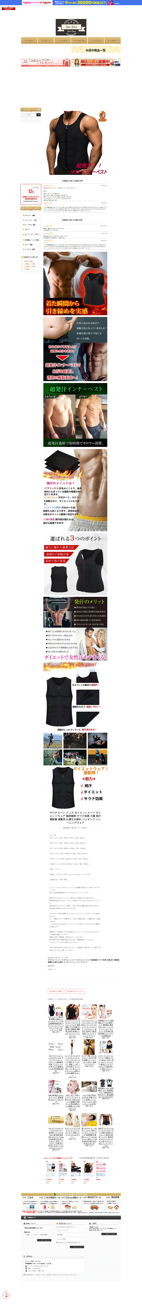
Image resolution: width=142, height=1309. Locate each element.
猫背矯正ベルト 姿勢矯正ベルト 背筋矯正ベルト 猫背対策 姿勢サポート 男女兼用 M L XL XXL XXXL (106, 1092)
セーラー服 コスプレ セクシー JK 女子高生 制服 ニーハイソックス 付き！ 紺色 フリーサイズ (89, 1060)
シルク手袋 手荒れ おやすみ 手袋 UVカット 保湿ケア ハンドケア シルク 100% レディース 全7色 (89, 1099)
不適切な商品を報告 (77, 999)
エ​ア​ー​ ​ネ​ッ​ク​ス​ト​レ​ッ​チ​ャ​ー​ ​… (50, 1175)
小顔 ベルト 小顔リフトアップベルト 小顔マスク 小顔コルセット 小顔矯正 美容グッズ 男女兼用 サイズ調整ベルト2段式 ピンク (72, 1101)
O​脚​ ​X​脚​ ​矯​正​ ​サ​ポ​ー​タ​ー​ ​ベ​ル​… (63, 1175)
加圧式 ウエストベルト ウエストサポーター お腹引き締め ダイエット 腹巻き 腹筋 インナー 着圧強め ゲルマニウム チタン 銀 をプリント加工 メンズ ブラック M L (106, 1137)
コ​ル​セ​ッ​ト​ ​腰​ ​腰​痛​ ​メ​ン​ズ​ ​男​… (76, 1175)
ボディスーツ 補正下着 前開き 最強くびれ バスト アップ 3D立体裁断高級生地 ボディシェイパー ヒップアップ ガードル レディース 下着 (56, 1023)
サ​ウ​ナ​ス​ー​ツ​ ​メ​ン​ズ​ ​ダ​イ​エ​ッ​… (88, 1175)
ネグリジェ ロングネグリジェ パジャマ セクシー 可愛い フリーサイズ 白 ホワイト (72, 1133)
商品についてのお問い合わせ (58, 999)
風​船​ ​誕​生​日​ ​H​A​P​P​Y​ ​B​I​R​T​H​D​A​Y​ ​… (100, 1175)
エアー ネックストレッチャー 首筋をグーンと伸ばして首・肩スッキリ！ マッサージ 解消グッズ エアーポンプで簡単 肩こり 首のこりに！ (106, 1062)
